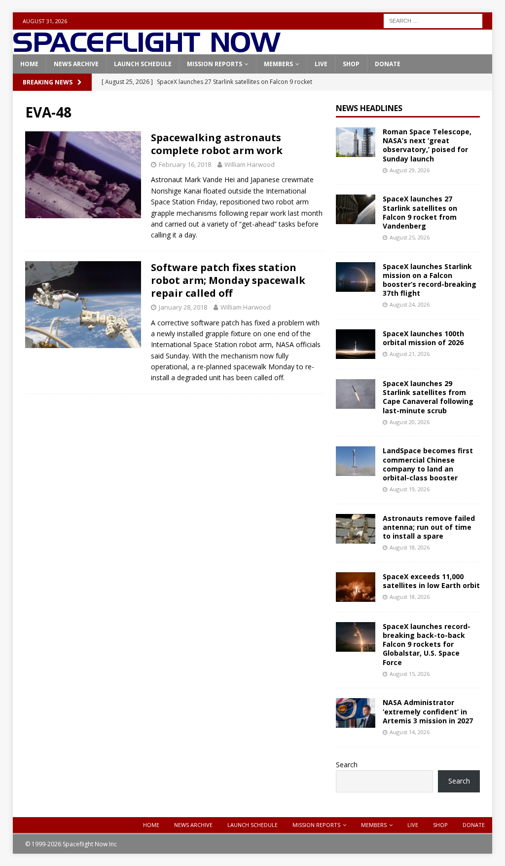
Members (278, 64)
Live (321, 64)
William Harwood (249, 164)
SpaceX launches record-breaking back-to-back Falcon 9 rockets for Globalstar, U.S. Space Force (426, 644)
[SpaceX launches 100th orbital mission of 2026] (355, 344)
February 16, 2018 (185, 164)
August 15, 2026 (410, 673)
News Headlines (369, 108)
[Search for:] (433, 20)
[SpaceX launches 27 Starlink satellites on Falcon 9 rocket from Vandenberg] (355, 209)
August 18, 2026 (410, 547)
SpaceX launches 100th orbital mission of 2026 (423, 338)
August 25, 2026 (410, 237)
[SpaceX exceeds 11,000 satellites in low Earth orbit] (355, 587)
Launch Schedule (143, 64)
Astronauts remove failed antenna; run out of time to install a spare (429, 527)
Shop (351, 64)
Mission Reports (214, 64)
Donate (387, 64)
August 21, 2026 (410, 353)
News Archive (76, 64)
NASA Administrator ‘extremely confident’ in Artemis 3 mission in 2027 (428, 711)
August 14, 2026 (410, 732)
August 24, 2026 (410, 304)
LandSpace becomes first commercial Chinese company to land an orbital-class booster (428, 464)
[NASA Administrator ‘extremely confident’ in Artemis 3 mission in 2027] (355, 713)
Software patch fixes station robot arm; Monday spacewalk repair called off (228, 280)
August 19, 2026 (410, 489)
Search (347, 764)
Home (29, 64)
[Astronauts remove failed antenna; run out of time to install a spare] (355, 529)
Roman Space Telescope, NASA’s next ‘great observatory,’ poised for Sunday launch (427, 145)
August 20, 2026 (410, 422)
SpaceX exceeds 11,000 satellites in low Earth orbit (431, 581)
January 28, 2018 (183, 307)
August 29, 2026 (410, 170)
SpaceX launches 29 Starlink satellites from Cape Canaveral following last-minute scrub (428, 397)
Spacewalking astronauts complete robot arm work (217, 144)
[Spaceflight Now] (147, 48)
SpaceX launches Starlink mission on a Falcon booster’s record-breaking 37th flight (429, 280)
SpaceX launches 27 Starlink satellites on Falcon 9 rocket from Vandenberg (420, 212)
